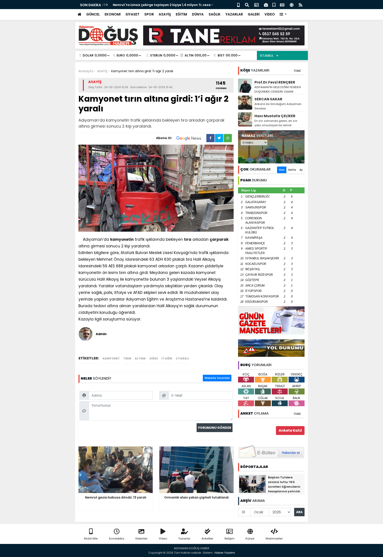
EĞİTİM (181, 14)
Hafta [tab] (292, 170)
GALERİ (254, 14)
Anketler (207, 538)
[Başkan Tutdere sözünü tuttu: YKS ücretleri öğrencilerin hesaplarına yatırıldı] (252, 483)
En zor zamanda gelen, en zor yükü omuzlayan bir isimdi (275, 123)
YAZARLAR (234, 14)
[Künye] (291, 4)
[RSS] (301, 4)
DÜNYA (198, 14)
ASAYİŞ (165, 14)
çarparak (219, 239)
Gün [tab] (282, 170)
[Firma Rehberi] (266, 4)
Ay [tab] (301, 170)
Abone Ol (163, 138)
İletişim (229, 538)
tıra (187, 239)
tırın (127, 358)
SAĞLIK (215, 14)
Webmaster (274, 538)
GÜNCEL (93, 14)
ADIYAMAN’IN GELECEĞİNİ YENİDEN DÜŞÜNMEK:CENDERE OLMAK (277, 89)
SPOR (149, 14)
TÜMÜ (297, 71)
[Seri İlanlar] (274, 4)
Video (163, 538)
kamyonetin (122, 239)
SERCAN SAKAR (268, 99)
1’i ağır (166, 358)
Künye (250, 538)
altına (140, 358)
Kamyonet (111, 358)
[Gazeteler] (282, 4)
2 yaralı (182, 358)
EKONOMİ (113, 14)
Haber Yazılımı (225, 553)
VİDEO (269, 14)
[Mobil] (238, 4)
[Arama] (247, 4)
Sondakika (116, 538)
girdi (153, 358)
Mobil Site (91, 538)
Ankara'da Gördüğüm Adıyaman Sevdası (277, 106)
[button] (283, 14)
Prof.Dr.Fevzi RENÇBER (274, 82)
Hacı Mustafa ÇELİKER (274, 115)
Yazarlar (184, 538)
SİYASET (132, 14)
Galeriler (141, 538)
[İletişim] (256, 4)
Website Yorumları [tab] (217, 378)
